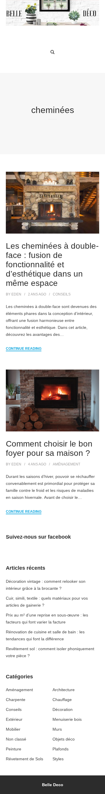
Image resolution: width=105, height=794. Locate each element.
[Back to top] (99, 788)
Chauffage (62, 699)
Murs (57, 729)
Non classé (16, 739)
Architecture (63, 689)
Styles (58, 759)
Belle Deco (52, 784)
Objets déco (63, 739)
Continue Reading (23, 349)
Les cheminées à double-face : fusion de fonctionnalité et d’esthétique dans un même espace (52, 264)
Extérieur (14, 719)
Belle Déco (52, 34)
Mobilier (13, 729)
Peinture (13, 749)
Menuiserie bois (67, 719)
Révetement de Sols (24, 759)
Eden (16, 294)
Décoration (62, 709)
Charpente (15, 699)
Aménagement (66, 464)
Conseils (62, 294)
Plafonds (60, 749)
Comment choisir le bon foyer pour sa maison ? (49, 448)
